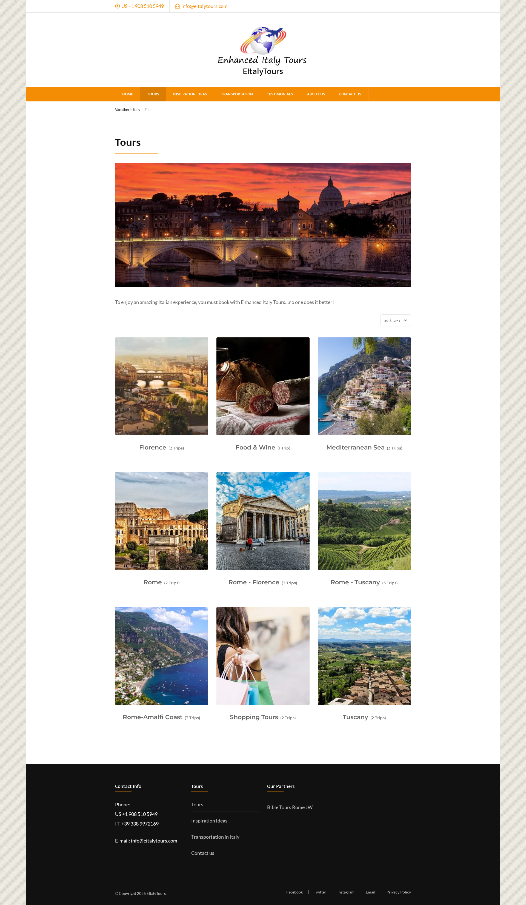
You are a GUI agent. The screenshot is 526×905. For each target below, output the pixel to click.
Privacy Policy (399, 892)
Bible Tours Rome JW (290, 807)
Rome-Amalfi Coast (152, 717)
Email (370, 892)
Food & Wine (255, 447)
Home (127, 94)
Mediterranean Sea (355, 447)
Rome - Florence (253, 582)
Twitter (320, 892)
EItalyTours (263, 71)
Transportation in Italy (215, 837)
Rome (153, 582)
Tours (153, 94)
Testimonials (280, 94)
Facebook (294, 892)
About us (316, 94)
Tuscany (355, 717)
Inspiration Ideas (190, 94)
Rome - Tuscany (355, 582)
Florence (152, 447)
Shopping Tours (254, 717)
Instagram (346, 892)
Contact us (350, 94)
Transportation (237, 94)
